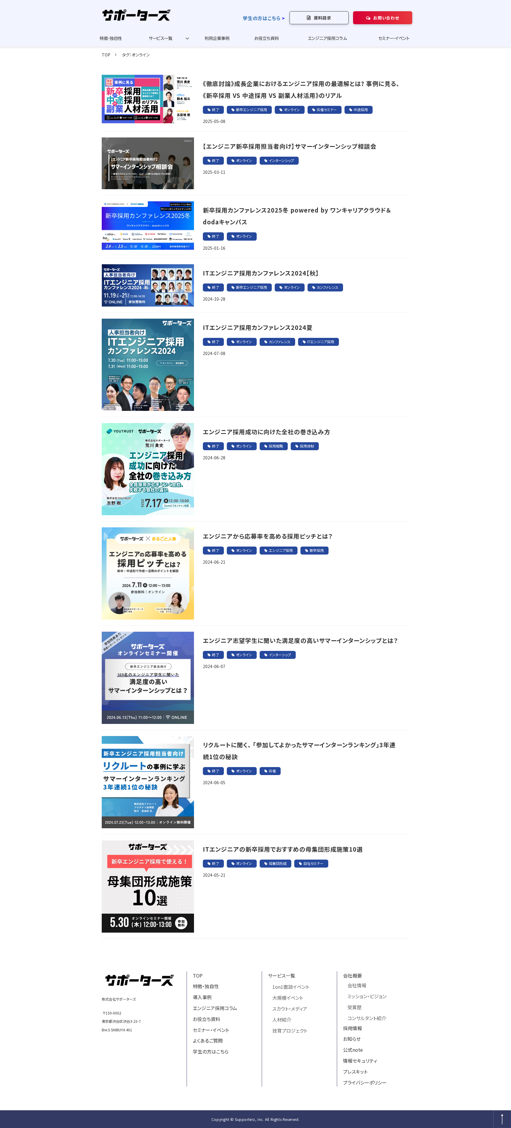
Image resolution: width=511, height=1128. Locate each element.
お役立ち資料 (266, 38)
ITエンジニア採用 (320, 341)
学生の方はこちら (261, 18)
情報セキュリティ (360, 1060)
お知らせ (352, 1038)
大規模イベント (287, 997)
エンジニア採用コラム (327, 38)
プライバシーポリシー (365, 1082)
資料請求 (322, 18)
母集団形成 (278, 863)
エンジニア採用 (281, 550)
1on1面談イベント (290, 986)
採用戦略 (276, 445)
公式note (353, 1049)
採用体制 (307, 445)
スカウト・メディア (289, 1008)
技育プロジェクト (289, 1030)
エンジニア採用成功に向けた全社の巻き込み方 (266, 431)
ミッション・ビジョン (367, 996)
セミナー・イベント (394, 38)
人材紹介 (281, 1019)
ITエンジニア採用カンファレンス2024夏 (258, 327)
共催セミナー (327, 109)
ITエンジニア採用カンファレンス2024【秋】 (261, 273)
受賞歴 (354, 1007)
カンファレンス (327, 287)
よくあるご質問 (208, 1040)
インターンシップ (281, 160)
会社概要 (352, 975)
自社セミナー (313, 863)
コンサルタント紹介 (366, 1018)
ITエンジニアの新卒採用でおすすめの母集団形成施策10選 (283, 849)
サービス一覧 (160, 38)
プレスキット (355, 1071)
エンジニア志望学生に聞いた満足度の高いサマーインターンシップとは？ (300, 640)
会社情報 (356, 985)
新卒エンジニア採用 (251, 109)
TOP (106, 55)
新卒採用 (317, 550)
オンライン (292, 109)
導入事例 (202, 997)
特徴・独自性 (111, 38)
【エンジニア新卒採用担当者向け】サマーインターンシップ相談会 (289, 146)
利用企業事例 (217, 38)
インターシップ (280, 654)
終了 (215, 109)
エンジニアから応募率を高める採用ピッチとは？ (268, 536)
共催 (272, 770)
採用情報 (352, 1028)
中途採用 (361, 109)
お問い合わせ (386, 18)
